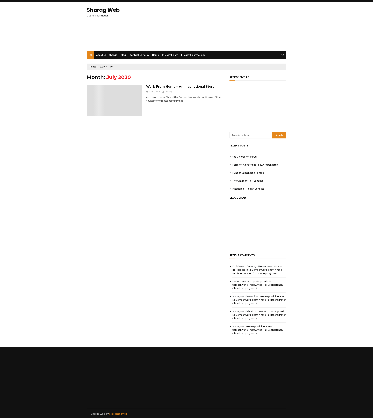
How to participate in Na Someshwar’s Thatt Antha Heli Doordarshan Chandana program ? (257, 270)
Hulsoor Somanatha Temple (248, 172)
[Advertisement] (220, 26)
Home (155, 55)
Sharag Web (103, 10)
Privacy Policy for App (193, 55)
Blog (123, 55)
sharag (168, 91)
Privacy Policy (170, 55)
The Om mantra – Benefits (247, 180)
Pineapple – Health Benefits (248, 188)
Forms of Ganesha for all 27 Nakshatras (255, 164)
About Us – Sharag (106, 55)
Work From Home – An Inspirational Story (180, 86)
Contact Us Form (139, 55)
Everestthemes (118, 414)
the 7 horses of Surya (244, 156)
